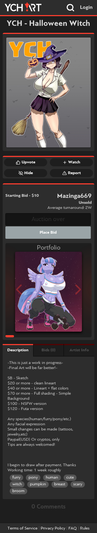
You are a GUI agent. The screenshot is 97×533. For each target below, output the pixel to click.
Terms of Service (22, 528)
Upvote (28, 162)
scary (77, 484)
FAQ (72, 528)
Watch (74, 162)
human (52, 477)
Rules (84, 528)
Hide (28, 173)
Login (86, 7)
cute (70, 477)
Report (74, 173)
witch (17, 484)
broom (18, 491)
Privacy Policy (53, 528)
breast (59, 484)
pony (33, 477)
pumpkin (38, 484)
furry (16, 477)
